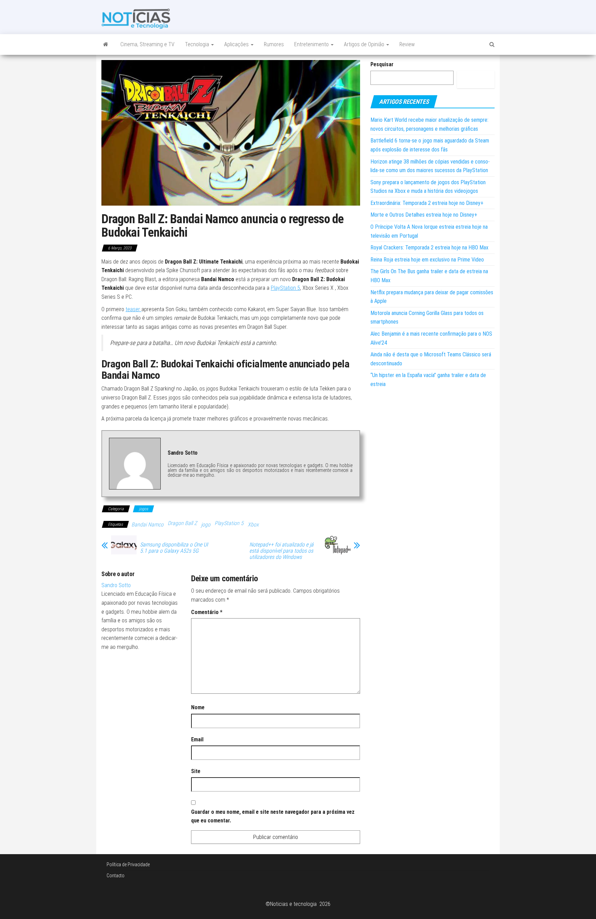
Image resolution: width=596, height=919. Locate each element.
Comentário (206, 612)
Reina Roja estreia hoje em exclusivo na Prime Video (427, 259)
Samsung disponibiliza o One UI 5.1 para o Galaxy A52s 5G (174, 548)
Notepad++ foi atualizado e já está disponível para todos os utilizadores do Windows (281, 551)
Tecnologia (197, 44)
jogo (205, 524)
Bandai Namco (147, 524)
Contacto (116, 875)
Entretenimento (312, 44)
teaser (133, 309)
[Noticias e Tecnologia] (105, 44)
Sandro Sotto (116, 585)
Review (407, 44)
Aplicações (237, 44)
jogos (143, 508)
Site (195, 771)
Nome (198, 707)
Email (197, 739)
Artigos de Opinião (365, 44)
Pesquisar (382, 64)
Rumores (274, 44)
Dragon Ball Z (182, 523)
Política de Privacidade (128, 864)
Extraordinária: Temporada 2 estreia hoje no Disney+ (427, 203)
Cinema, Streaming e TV (147, 44)
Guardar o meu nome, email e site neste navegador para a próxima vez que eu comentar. (273, 816)
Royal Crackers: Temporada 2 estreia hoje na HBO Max (429, 247)
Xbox (253, 524)
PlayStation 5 (285, 288)
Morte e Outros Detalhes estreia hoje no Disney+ (423, 214)
